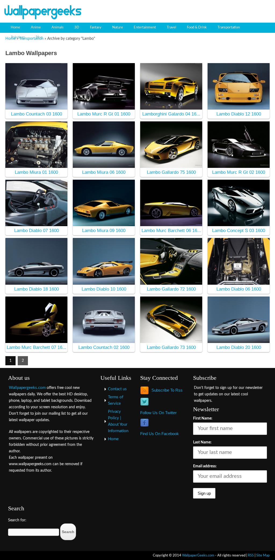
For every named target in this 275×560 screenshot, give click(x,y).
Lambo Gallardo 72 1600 (171, 289)
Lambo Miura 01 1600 (36, 172)
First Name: (202, 418)
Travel (171, 27)
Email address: (205, 466)
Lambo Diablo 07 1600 (36, 230)
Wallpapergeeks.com (27, 388)
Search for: (17, 520)
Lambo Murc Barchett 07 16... (36, 347)
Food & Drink (197, 27)
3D (76, 27)
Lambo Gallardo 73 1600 (171, 347)
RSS (251, 555)
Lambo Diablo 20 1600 (238, 347)
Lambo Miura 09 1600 (103, 230)
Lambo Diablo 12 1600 (238, 114)
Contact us (117, 389)
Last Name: (202, 442)
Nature (117, 27)
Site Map (263, 555)
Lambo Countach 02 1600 (103, 347)
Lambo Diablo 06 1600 (238, 289)
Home (15, 27)
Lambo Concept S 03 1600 (238, 230)
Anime (36, 27)
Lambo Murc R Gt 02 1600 (238, 172)
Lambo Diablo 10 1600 (104, 289)
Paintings (18, 37)
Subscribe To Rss (167, 390)
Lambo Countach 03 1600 (36, 114)
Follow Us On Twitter (158, 412)
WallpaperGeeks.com (198, 555)
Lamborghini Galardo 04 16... (171, 114)
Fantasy (96, 27)
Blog (38, 37)
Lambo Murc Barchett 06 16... (171, 230)
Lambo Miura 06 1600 (103, 172)
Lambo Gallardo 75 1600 (171, 172)
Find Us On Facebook (159, 433)
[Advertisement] (209, 9)
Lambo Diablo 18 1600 (36, 289)
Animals (58, 27)
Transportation (229, 27)
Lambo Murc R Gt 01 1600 (103, 114)
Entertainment (145, 27)
